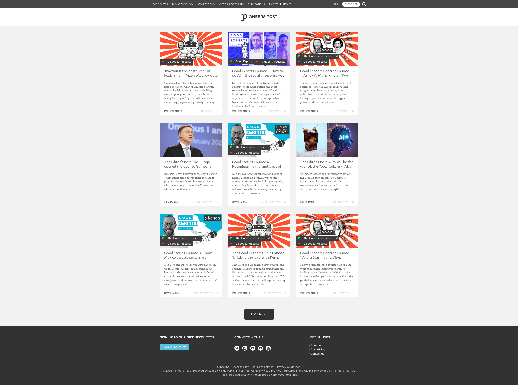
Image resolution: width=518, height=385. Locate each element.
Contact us (317, 353)
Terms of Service (263, 367)
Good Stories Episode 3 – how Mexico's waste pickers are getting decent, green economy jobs (189, 260)
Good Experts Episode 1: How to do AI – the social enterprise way (258, 73)
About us (316, 345)
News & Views (159, 4)
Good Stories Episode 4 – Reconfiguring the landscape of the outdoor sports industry (256, 166)
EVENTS (273, 4)
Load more (259, 314)
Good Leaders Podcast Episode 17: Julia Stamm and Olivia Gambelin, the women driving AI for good (326, 260)
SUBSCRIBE (351, 4)
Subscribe (223, 367)
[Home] (259, 17)
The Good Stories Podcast (252, 147)
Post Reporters (173, 111)
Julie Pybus (171, 202)
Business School (183, 4)
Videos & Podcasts (231, 4)
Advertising (318, 349)
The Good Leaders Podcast (321, 56)
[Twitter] (236, 348)
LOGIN (336, 4)
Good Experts (244, 61)
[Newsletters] (260, 348)
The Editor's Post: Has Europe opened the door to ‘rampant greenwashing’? (187, 166)
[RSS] (268, 348)
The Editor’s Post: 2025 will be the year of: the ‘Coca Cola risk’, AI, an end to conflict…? (326, 166)
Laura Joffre (307, 202)
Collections (206, 4)
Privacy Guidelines (288, 367)
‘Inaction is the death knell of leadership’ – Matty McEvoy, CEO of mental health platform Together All (191, 78)
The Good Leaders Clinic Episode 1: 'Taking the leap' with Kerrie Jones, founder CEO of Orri (258, 257)
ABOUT (287, 4)
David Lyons (239, 202)
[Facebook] (244, 348)
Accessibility (241, 367)
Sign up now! (173, 347)
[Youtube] (252, 348)
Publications (256, 4)
